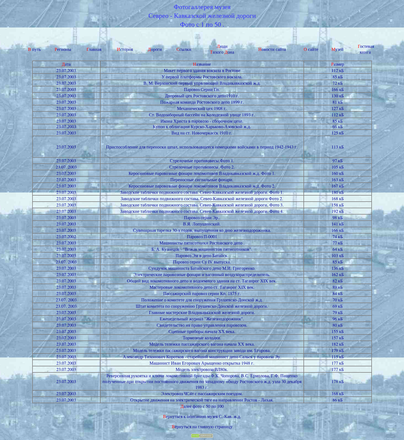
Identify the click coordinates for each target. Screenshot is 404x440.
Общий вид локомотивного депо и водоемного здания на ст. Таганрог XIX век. (202, 281)
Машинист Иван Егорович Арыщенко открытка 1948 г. (202, 363)
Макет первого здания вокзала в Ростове (202, 70)
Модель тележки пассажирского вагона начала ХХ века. (202, 344)
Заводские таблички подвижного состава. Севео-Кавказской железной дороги (194, 198)
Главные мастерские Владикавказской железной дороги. (202, 312)
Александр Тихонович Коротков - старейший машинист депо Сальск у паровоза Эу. (202, 356)
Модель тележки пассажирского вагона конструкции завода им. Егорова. (202, 350)
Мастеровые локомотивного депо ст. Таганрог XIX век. (202, 287)
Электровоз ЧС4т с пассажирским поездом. (202, 393)
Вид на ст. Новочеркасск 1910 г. (201, 133)
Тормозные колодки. (202, 337)
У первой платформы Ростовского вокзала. (202, 76)
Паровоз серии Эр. (201, 217)
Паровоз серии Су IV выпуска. (202, 262)
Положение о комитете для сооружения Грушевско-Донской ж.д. (202, 299)
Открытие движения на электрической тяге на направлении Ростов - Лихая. (201, 400)
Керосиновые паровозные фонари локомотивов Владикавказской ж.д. (195, 173)
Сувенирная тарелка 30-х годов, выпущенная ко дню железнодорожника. (202, 230)
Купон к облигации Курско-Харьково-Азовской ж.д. (202, 126)
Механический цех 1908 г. (202, 108)
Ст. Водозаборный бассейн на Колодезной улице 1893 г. (202, 114)
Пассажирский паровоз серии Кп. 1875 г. (202, 293)
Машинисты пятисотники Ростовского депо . (202, 243)
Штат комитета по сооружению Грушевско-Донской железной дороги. (202, 306)
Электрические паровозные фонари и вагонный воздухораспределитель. (202, 274)
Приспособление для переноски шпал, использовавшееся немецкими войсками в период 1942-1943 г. (202, 147)
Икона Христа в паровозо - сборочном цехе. (202, 121)
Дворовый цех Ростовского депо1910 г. (202, 95)
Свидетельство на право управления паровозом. (202, 325)
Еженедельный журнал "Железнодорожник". (202, 318)
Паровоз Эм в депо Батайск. (202, 255)
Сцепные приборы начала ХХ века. (201, 331)
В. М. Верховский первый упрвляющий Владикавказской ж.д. (202, 83)
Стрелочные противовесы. (195, 160)
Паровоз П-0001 (202, 236)
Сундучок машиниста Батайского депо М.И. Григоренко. (202, 268)
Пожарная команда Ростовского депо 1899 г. (202, 102)
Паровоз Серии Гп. (202, 89)
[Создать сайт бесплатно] (202, 436)
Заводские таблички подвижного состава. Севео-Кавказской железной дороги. (194, 192)
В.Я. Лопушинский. (202, 224)
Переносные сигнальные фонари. (201, 179)
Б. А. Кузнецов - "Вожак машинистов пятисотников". (201, 249)
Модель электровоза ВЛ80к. (202, 369)
